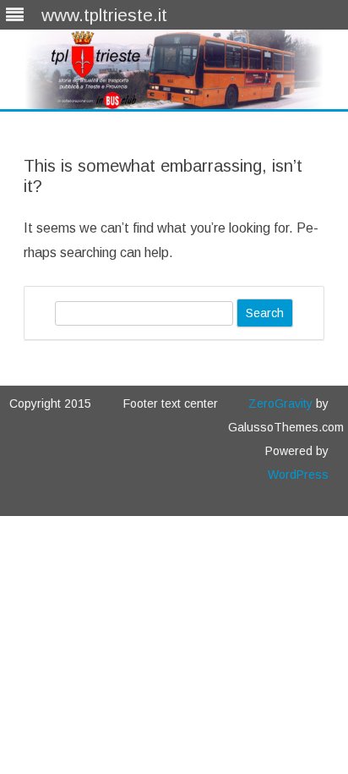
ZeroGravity (280, 403)
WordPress (298, 474)
